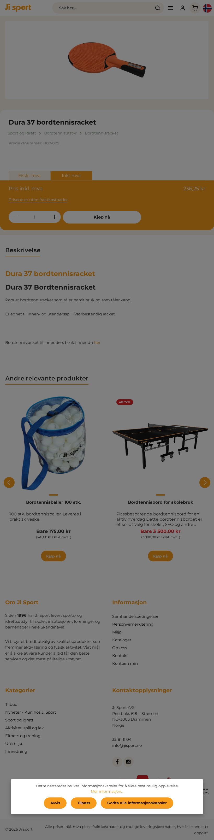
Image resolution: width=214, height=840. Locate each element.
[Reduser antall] (15, 217)
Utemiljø (13, 743)
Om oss (119, 647)
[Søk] (158, 8)
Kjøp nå (102, 217)
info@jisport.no (127, 745)
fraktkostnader (105, 826)
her (97, 342)
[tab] (22, 250)
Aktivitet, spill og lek (24, 727)
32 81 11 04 (122, 739)
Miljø (116, 632)
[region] (107, 60)
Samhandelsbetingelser (135, 616)
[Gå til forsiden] (18, 8)
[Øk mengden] (55, 217)
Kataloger (121, 639)
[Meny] (170, 8)
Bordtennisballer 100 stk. (53, 502)
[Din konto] (182, 8)
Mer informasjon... (107, 791)
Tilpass (83, 803)
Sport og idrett (19, 720)
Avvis (55, 803)
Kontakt (120, 655)
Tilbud (11, 704)
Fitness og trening (22, 735)
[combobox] (102, 8)
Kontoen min (125, 663)
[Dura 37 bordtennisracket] (107, 60)
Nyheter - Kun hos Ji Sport (30, 712)
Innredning (16, 751)
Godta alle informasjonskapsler (137, 803)
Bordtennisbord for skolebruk (160, 502)
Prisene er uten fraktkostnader (38, 199)
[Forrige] (9, 482)
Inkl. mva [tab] (71, 175)
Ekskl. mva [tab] (29, 175)
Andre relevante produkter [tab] (46, 378)
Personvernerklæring (132, 624)
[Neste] (204, 482)
